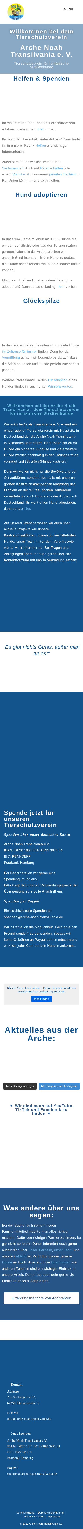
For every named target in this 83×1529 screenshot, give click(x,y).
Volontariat (20, 174)
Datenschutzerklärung (51, 1512)
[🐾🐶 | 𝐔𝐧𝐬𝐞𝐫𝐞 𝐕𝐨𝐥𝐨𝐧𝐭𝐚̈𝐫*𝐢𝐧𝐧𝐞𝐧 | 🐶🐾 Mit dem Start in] (41, 1055)
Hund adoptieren (41, 194)
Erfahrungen (60, 1262)
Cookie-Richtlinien (33, 1516)
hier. (27, 509)
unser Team (63, 1250)
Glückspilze (41, 300)
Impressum (54, 1516)
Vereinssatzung (26, 1512)
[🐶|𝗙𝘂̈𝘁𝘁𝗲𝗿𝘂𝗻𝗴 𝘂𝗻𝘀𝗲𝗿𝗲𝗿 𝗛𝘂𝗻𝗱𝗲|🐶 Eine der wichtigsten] (14, 1055)
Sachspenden (12, 168)
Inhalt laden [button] (41, 998)
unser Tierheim (40, 1250)
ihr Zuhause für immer (19, 351)
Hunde (7, 1262)
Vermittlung (11, 357)
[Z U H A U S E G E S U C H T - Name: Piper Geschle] (14, 1072)
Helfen (41, 146)
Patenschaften (51, 168)
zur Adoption (57, 380)
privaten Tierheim (63, 174)
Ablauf (21, 1256)
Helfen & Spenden (41, 78)
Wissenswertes (60, 386)
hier (41, 129)
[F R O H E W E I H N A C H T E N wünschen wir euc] (69, 1055)
